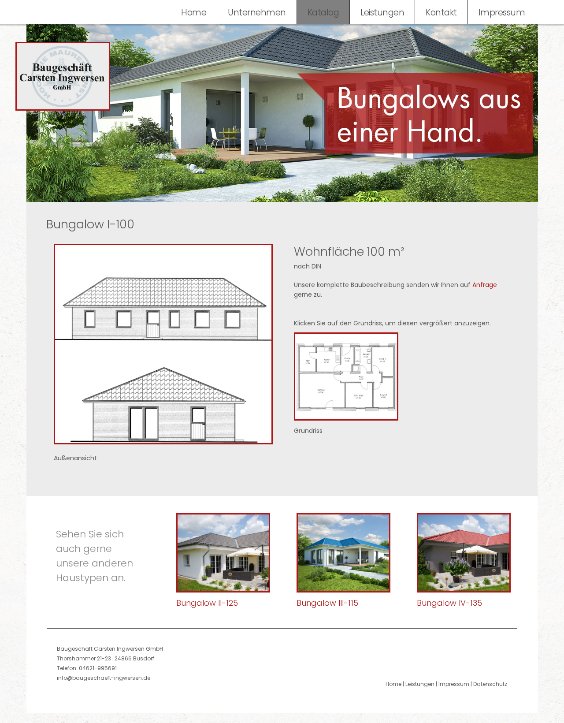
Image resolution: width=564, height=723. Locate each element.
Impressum (502, 13)
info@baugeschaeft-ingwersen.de (103, 678)
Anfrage (484, 284)
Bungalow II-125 (207, 602)
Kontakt (441, 13)
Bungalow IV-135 (449, 602)
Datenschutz (490, 684)
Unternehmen (257, 13)
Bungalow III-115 (327, 602)
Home (193, 13)
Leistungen (382, 13)
